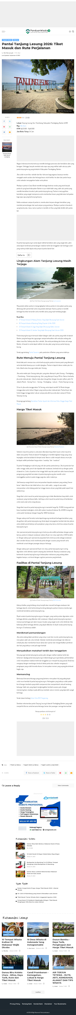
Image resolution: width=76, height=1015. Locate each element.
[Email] (10, 132)
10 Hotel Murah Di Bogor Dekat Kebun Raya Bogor (43, 854)
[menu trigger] (4, 31)
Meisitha (6, 951)
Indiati (56, 951)
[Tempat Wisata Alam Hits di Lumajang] (7, 147)
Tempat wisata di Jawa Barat (50, 765)
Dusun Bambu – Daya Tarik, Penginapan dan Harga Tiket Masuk (63, 943)
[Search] (73, 31)
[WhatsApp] (10, 127)
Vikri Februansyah (8, 53)
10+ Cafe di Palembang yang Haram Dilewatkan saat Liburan (37, 893)
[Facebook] (4, 121)
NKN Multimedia (57, 600)
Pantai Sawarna (34, 352)
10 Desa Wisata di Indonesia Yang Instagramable (36, 942)
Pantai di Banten (16, 765)
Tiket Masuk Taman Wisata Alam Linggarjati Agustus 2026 (36, 897)
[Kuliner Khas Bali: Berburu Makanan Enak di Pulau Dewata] (20, 846)
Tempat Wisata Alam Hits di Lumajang (7, 155)
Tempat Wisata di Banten (31, 765)
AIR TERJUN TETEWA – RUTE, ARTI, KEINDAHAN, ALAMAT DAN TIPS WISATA (63, 977)
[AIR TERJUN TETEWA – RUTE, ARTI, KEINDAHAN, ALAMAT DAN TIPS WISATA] (63, 962)
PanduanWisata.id (45, 1012)
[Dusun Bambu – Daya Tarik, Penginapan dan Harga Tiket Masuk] (63, 929)
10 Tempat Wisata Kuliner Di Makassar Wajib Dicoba (12, 943)
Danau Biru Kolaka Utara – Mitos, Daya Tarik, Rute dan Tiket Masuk (12, 976)
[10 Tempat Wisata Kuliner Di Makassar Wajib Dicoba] (12, 929)
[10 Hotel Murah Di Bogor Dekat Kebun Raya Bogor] (20, 855)
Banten (16, 40)
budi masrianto (57, 301)
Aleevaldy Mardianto (59, 447)
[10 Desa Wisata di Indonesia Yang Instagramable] (38, 929)
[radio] (41, 714)
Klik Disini (23, 126)
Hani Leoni (32, 948)
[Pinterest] (4, 127)
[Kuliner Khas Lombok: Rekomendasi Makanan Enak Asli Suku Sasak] (20, 873)
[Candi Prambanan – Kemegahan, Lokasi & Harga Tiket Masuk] (38, 962)
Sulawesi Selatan (9, 935)
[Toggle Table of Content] (28, 255)
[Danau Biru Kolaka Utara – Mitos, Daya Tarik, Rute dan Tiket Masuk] (12, 962)
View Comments (63, 785)
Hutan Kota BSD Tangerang (39, 698)
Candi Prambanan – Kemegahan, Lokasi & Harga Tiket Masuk (38, 976)
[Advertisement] (38, 14)
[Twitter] (10, 121)
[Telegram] (4, 132)
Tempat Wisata (7, 40)
